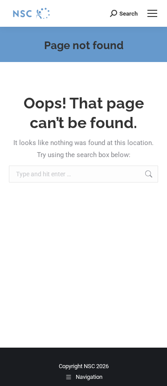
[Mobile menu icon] (152, 13)
